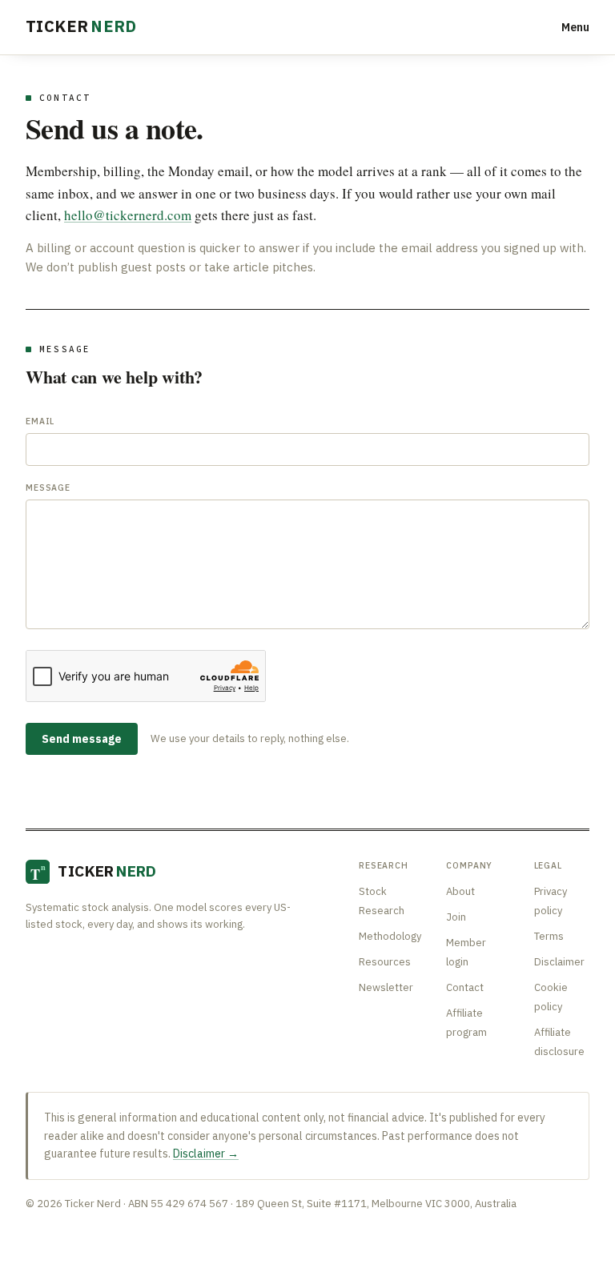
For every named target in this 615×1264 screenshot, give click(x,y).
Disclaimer (559, 962)
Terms (549, 936)
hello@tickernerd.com (127, 215)
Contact (465, 987)
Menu (575, 27)
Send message (82, 739)
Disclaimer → (206, 1153)
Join (456, 917)
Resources (385, 962)
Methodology (390, 936)
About (460, 891)
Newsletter (386, 987)
